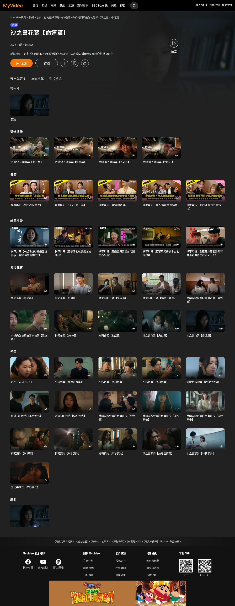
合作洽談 (151, 575)
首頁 (35, 5)
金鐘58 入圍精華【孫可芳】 (114, 162)
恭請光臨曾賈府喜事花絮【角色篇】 (205, 299)
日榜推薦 (88, 575)
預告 (13, 119)
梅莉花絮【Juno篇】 (67, 335)
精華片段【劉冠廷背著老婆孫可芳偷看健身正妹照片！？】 (205, 253)
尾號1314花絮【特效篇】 (113, 298)
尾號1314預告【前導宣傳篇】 (204, 382)
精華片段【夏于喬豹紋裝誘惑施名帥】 (73, 253)
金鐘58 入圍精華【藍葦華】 (71, 162)
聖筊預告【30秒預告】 (112, 382)
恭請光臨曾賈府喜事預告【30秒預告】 (161, 417)
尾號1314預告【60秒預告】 (70, 415)
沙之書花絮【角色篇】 (156, 335)
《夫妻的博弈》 (134, 541)
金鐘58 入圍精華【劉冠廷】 (158, 162)
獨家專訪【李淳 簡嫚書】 (113, 205)
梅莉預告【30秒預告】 (68, 453)
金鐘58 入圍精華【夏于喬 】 (27, 162)
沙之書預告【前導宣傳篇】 (158, 453)
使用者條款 (152, 560)
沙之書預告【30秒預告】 (201, 453)
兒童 (114, 5)
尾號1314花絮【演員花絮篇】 (160, 298)
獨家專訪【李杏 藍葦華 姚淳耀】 (161, 205)
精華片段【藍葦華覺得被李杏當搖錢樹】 (161, 253)
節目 (123, 5)
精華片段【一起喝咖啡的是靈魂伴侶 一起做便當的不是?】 (29, 253)
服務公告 (120, 575)
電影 (53, 5)
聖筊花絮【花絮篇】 (66, 298)
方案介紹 (214, 5)
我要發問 (120, 568)
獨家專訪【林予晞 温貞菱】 (26, 205)
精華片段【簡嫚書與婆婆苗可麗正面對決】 (117, 253)
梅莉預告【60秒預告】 (112, 453)
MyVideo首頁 (18, 17)
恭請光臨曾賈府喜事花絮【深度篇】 (29, 337)
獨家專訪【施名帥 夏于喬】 (70, 205)
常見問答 (120, 560)
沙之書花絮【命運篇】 (199, 335)
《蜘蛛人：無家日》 (100, 541)
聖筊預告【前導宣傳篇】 (69, 382)
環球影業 (82, 5)
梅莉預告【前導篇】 (22, 453)
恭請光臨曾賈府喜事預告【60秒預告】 (205, 417)
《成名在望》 (82, 541)
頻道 (44, 5)
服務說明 (88, 568)
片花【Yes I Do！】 (22, 382)
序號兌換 (227, 5)
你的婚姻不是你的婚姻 (57, 17)
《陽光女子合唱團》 (63, 541)
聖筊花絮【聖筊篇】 (22, 298)
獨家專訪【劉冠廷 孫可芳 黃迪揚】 (204, 206)
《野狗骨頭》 (118, 541)
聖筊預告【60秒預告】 (156, 382)
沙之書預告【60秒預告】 (25, 487)
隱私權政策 (152, 568)
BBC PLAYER (100, 5)
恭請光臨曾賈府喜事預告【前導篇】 (117, 417)
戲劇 (62, 5)
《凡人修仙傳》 (151, 541)
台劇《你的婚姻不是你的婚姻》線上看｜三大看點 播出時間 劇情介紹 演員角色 (68, 53)
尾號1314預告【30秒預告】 (26, 415)
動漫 (71, 5)
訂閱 (47, 63)
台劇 (38, 17)
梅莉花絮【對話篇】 (110, 335)
